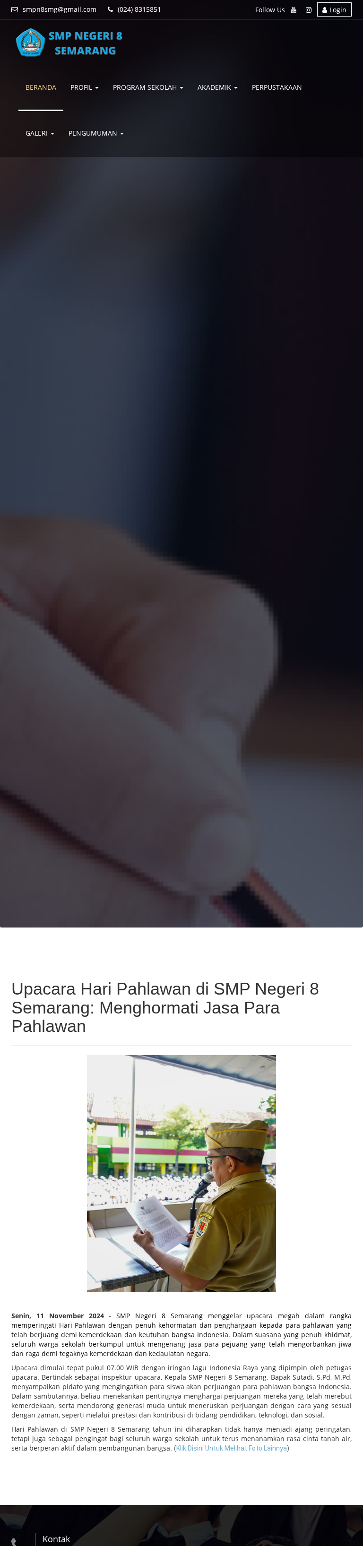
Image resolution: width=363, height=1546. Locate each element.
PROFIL (82, 87)
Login (337, 9)
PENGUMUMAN (94, 133)
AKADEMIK (215, 87)
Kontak (56, 1539)
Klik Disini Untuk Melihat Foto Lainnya (231, 1448)
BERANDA (41, 87)
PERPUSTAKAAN (277, 87)
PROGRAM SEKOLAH (146, 87)
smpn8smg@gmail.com (59, 9)
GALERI (38, 133)
